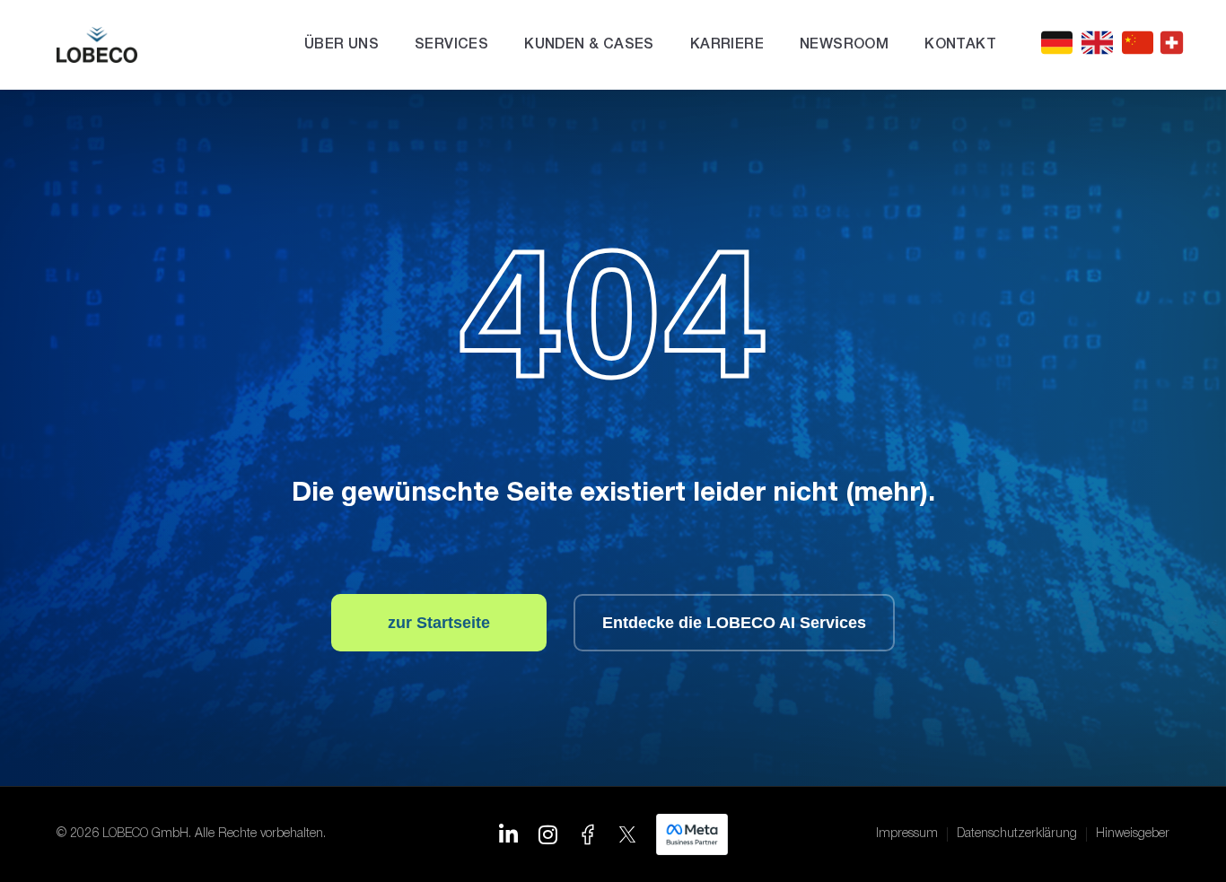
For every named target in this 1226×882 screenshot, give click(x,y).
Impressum (907, 834)
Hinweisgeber (1132, 834)
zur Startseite (439, 623)
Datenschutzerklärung (1017, 834)
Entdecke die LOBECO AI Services (734, 623)
